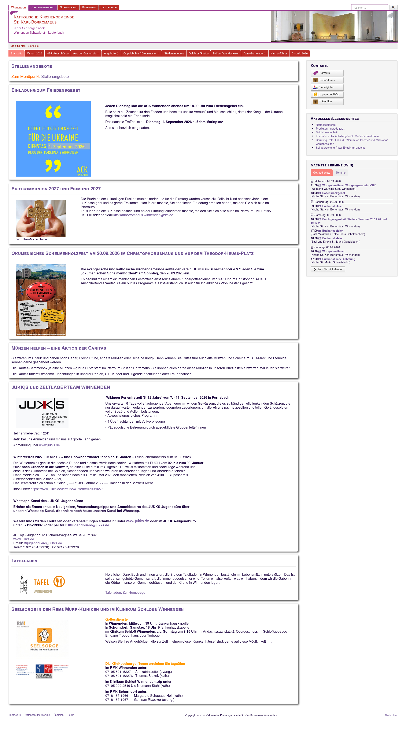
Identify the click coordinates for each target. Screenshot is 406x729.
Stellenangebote (174, 53)
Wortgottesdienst (332, 251)
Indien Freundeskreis (226, 53)
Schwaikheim (68, 7)
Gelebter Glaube (198, 53)
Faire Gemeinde (253, 53)
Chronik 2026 (300, 53)
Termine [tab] (341, 172)
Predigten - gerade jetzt (330, 128)
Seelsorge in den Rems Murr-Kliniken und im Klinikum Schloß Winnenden (97, 609)
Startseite (16, 53)
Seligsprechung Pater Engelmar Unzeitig (340, 147)
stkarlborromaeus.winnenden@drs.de (145, 214)
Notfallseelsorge (326, 125)
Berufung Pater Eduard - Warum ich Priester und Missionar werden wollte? (352, 142)
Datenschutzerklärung (37, 714)
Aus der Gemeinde (84, 53)
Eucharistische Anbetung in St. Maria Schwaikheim (347, 136)
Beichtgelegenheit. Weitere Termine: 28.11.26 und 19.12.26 (349, 221)
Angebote (110, 53)
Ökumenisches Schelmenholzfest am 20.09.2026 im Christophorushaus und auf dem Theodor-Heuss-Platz (132, 253)
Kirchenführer (279, 53)
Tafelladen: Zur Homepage (125, 592)
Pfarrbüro (324, 73)
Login (71, 714)
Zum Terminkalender (330, 269)
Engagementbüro (329, 94)
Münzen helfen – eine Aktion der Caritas (58, 347)
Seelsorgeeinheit (43, 7)
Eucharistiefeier (332, 206)
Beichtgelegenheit (327, 132)
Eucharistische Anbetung (338, 259)
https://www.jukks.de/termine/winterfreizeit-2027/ (67, 488)
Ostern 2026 (34, 53)
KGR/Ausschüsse (58, 53)
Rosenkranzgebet (333, 193)
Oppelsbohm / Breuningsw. (139, 53)
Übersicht (58, 714)
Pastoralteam (327, 80)
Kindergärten (326, 87)
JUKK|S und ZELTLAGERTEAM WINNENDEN (60, 387)
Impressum (15, 714)
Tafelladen (24, 560)
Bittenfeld (89, 7)
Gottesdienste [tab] (321, 172)
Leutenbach (109, 7)
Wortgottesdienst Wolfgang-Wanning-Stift (348, 185)
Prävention (325, 101)
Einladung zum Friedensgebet (45, 89)
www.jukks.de (49, 445)
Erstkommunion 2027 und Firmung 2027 (56, 188)
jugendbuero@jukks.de (90, 525)
